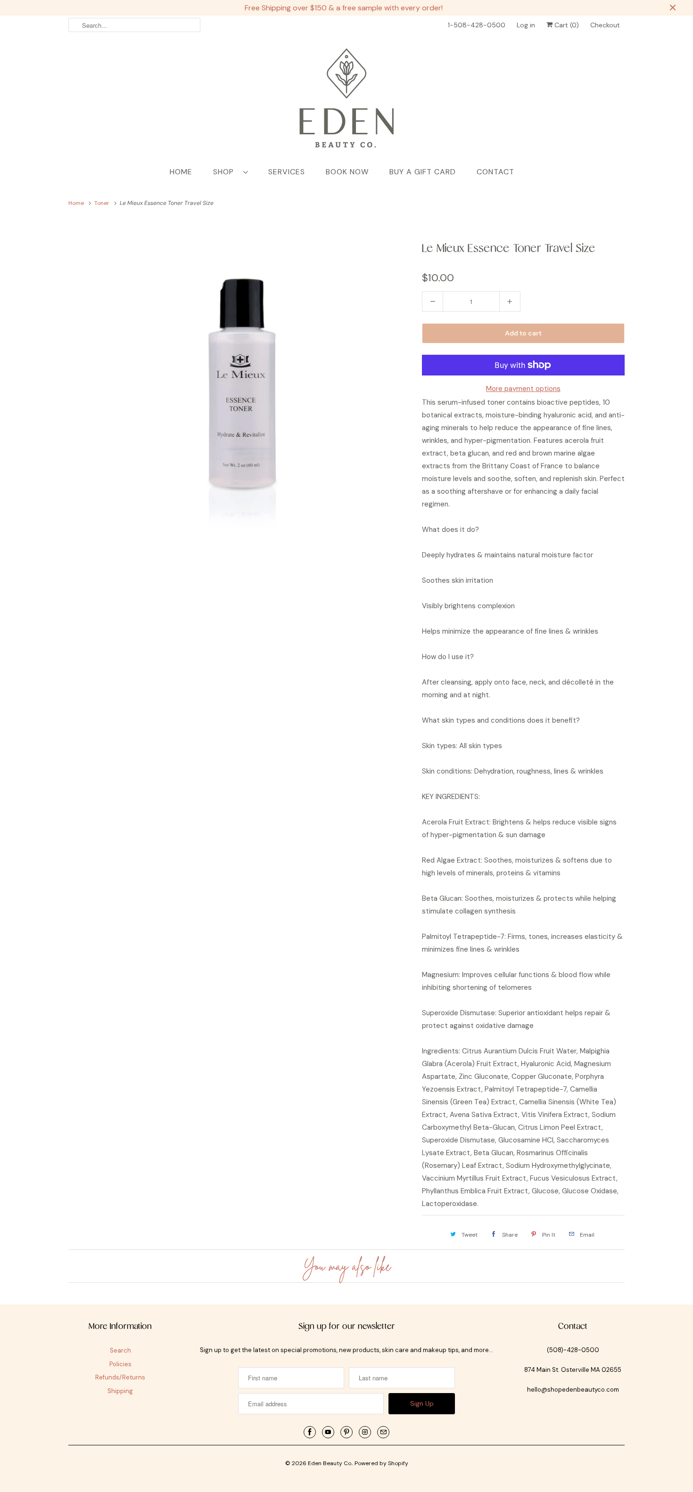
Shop (226, 172)
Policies (120, 1364)
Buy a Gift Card (422, 172)
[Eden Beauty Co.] (346, 100)
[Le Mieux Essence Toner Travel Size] (240, 390)
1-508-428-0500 (476, 25)
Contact (495, 172)
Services (286, 172)
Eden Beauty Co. (330, 1463)
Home (181, 172)
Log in (526, 25)
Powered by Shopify (381, 1463)
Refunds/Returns (120, 1377)
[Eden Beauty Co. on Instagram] (365, 1432)
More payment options (523, 388)
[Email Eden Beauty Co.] (383, 1432)
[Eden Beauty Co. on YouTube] (328, 1432)
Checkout (605, 25)
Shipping (120, 1391)
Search (120, 1350)
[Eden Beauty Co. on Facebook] (310, 1432)
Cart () (566, 25)
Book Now (347, 172)
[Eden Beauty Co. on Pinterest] (346, 1432)
